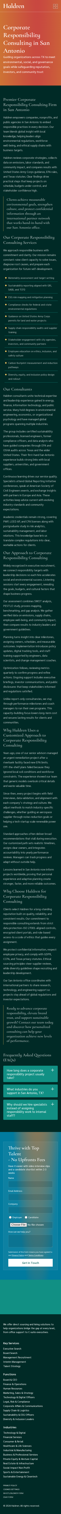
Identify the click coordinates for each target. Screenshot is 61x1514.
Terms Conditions (35, 1255)
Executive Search (12, 1348)
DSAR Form (8, 1497)
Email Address (15, 1190)
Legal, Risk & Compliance (16, 1401)
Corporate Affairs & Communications (23, 1406)
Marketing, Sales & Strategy (18, 1393)
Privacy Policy (18, 1255)
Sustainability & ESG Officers (18, 1415)
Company (13, 1203)
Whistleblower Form (13, 1493)
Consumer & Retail (13, 1441)
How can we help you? (19, 1231)
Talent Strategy (11, 1366)
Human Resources (12, 1388)
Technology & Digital (14, 1433)
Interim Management (14, 1362)
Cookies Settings (11, 1489)
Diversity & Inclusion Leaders (18, 1419)
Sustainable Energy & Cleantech (20, 1476)
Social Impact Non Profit (16, 1468)
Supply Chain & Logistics (16, 1410)
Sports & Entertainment (16, 1472)
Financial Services (12, 1437)
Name (11, 1177)
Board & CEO (10, 1380)
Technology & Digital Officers (19, 1397)
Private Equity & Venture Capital (20, 1459)
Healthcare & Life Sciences (17, 1446)
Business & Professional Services (20, 1454)
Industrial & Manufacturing (17, 1450)
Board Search (10, 1353)
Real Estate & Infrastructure (18, 1463)
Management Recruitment (17, 1357)
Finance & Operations (14, 1384)
